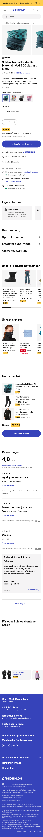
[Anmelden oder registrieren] (33, 9)
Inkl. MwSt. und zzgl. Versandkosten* (13, 136)
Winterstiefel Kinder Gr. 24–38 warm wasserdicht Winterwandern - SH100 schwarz (10, 293)
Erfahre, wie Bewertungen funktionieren (15, 467)
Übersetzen (32, 590)
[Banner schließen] (39, 3)
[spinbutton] (9, 122)
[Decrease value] (4, 122)
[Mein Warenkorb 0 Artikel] (38, 9)
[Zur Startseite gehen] (19, 10)
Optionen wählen (21, 433)
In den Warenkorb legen (22, 144)
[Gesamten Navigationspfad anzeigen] (3, 23)
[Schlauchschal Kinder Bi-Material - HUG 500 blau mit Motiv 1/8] (16, 40)
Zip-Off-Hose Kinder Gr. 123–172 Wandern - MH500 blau (27, 292)
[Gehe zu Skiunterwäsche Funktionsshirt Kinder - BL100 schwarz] (8, 414)
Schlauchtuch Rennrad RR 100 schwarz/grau (9, 345)
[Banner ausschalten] (36, 3)
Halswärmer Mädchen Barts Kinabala (25, 345)
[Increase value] (14, 122)
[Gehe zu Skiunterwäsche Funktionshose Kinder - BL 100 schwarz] (8, 401)
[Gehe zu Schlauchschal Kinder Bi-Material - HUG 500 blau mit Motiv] (8, 389)
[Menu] (4, 9)
